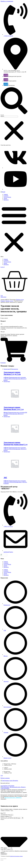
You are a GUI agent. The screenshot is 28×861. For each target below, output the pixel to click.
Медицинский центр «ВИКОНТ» (13, 797)
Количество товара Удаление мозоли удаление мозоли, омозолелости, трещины (12, 335)
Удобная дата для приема (7, 818)
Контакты (6, 199)
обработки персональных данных (16, 856)
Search (2, 116)
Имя (2, 813)
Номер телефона (5, 816)
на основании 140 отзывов (7, 785)
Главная (6, 194)
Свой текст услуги (5, 849)
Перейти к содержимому (7, 1)
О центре (6, 195)
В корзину (3, 337)
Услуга (2, 819)
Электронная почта (6, 814)
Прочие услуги (20, 299)
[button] (14, 101)
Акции (5, 198)
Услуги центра (7, 197)
